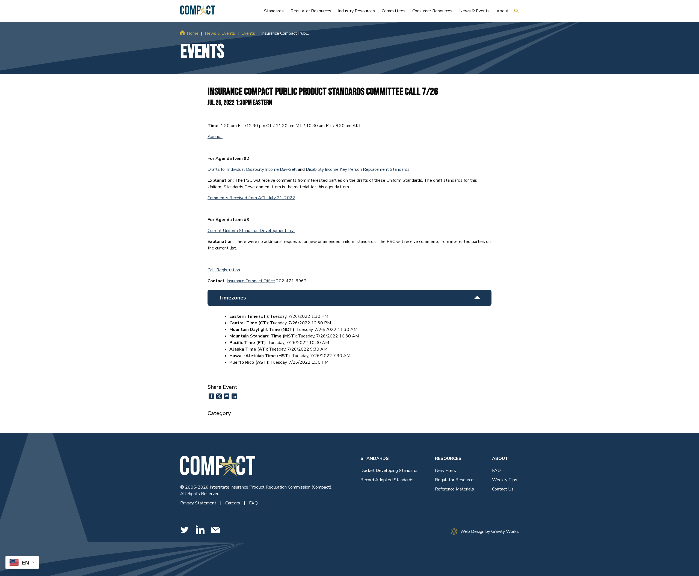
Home (193, 33)
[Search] (516, 11)
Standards (374, 458)
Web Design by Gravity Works (489, 531)
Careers (233, 503)
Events (248, 33)
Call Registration (224, 270)
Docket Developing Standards (389, 471)
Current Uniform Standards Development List (251, 231)
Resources (448, 458)
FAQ (253, 503)
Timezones (232, 297)
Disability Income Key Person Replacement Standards (358, 169)
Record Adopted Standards (386, 480)
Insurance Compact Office (251, 281)
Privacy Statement (198, 503)
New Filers (445, 471)
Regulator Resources (455, 480)
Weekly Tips (504, 480)
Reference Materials (454, 489)
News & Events (220, 33)
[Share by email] (226, 396)
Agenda (215, 137)
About (500, 458)
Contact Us (503, 489)
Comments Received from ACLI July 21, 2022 (251, 198)
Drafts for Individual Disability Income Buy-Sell (252, 169)
